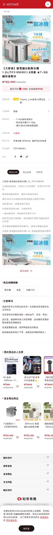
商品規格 (27, 172)
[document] (26, 520)
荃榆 (15, 111)
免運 (19, 289)
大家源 (16, 133)
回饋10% (30, 289)
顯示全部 (24, 270)
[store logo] (13, 4)
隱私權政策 (11, 520)
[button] (48, 18)
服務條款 (44, 517)
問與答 (39, 172)
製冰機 (7, 11)
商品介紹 (13, 172)
